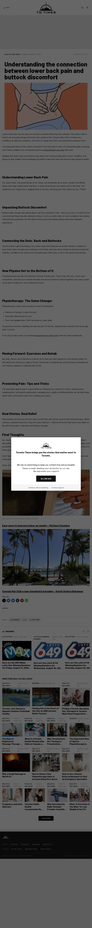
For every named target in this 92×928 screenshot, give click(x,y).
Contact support (57, 488)
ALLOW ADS (46, 479)
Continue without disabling (38, 488)
